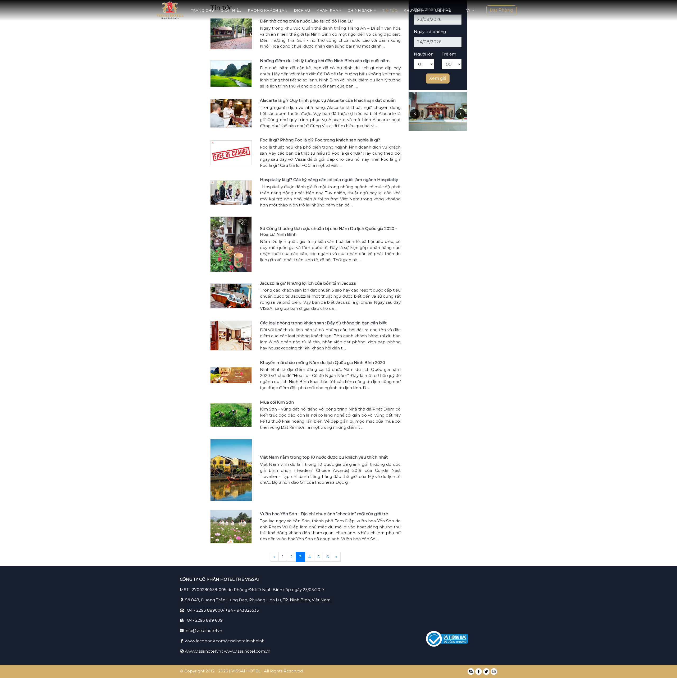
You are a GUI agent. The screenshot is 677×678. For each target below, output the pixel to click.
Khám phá (327, 10)
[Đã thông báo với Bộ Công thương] (447, 639)
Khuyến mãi (416, 10)
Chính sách (360, 10)
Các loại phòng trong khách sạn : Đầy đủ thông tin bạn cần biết (323, 322)
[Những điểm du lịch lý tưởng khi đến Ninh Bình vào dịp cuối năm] (231, 73)
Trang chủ (202, 10)
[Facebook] (478, 671)
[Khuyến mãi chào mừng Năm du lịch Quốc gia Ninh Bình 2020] (231, 374)
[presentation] (415, 114)
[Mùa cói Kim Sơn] (231, 414)
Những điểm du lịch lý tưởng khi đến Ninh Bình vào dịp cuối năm (325, 60)
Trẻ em (449, 54)
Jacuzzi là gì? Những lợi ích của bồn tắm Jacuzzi (308, 283)
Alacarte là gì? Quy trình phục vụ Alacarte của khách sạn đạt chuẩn (328, 100)
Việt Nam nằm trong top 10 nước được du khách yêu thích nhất (324, 457)
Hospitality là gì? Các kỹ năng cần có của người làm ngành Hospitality (329, 179)
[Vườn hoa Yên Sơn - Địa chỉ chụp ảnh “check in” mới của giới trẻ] (231, 526)
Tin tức (389, 10)
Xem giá (437, 78)
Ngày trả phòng (430, 31)
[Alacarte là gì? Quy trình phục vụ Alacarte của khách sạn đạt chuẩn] (231, 112)
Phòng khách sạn (267, 10)
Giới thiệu (231, 10)
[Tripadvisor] (494, 671)
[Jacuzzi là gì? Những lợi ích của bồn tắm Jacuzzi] (231, 295)
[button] (470, 10)
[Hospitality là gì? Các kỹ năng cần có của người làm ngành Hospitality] (231, 192)
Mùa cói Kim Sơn (277, 402)
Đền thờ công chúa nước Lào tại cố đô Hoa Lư (306, 21)
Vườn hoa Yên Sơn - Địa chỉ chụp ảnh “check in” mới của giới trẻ (324, 513)
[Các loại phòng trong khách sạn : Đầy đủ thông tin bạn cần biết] (231, 335)
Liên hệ (443, 10)
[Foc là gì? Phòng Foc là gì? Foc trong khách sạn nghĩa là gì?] (231, 152)
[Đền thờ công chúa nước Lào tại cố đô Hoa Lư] (231, 33)
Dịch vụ (302, 10)
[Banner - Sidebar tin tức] (438, 111)
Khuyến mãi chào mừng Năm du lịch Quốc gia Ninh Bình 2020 (322, 362)
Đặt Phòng (501, 10)
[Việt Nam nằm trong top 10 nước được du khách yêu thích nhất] (231, 469)
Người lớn (423, 54)
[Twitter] (486, 671)
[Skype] (471, 671)
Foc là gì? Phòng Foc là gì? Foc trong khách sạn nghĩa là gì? (320, 139)
